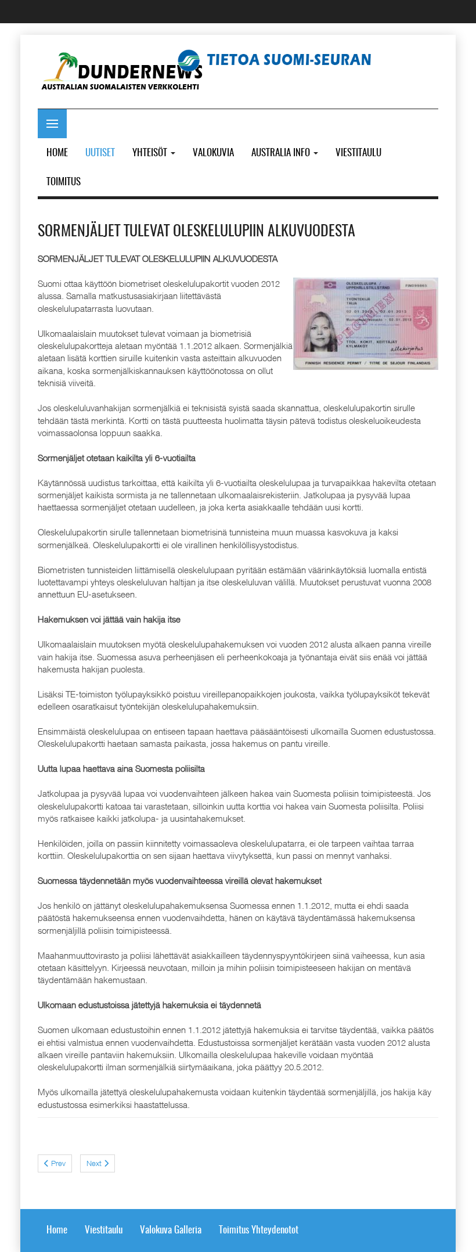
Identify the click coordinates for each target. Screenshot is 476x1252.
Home (56, 1230)
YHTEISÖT (151, 153)
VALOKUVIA (213, 153)
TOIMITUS (63, 182)
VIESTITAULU (358, 153)
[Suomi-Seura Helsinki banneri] (278, 59)
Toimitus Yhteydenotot (258, 1230)
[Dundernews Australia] (123, 72)
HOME (57, 153)
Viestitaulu (103, 1230)
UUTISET (100, 153)
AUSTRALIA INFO (281, 153)
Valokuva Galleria (170, 1230)
